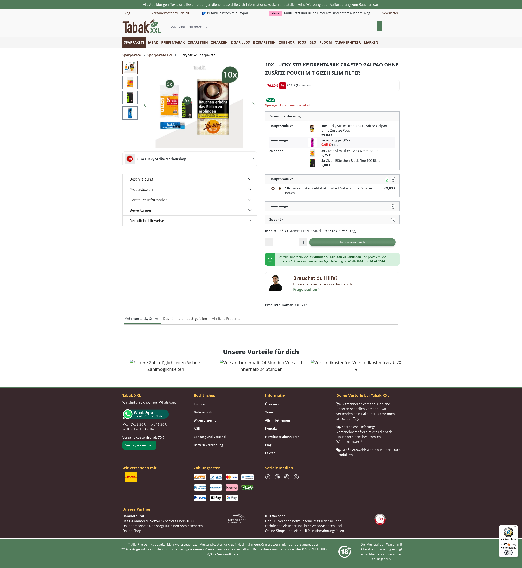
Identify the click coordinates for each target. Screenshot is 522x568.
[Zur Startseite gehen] (141, 26)
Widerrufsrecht (205, 420)
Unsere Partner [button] (136, 509)
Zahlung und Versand (210, 437)
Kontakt (271, 428)
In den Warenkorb (352, 242)
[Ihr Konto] (392, 26)
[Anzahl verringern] (269, 242)
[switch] (508, 552)
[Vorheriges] (145, 104)
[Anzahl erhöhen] (303, 242)
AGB (197, 428)
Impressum (202, 404)
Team (269, 412)
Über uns (272, 404)
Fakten (270, 453)
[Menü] (515, 527)
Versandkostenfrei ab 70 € (171, 13)
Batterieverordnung (208, 445)
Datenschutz (203, 412)
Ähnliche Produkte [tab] (226, 318)
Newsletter (390, 13)
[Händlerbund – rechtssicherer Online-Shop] (237, 518)
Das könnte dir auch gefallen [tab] (185, 318)
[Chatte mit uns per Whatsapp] (154, 414)
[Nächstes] (254, 104)
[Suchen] (379, 26)
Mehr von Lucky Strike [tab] (141, 318)
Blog (127, 13)
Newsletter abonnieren (282, 437)
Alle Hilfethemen (277, 420)
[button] (397, 26)
